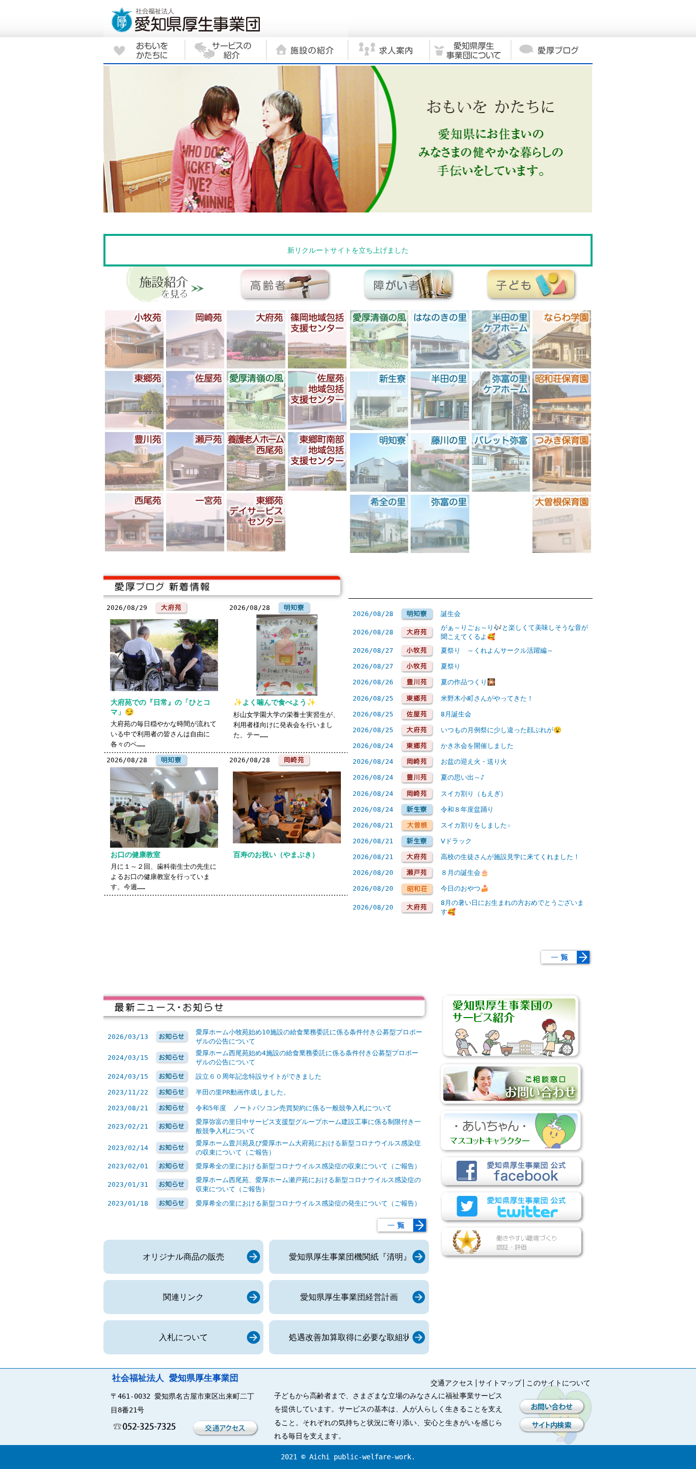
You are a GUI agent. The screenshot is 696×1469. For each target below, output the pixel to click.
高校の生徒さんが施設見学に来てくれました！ (510, 857)
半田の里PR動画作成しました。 (243, 1092)
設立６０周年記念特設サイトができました (259, 1076)
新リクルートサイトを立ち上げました (348, 250)
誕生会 (451, 614)
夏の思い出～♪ (463, 777)
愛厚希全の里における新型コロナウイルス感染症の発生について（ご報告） (308, 1203)
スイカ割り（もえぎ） (474, 793)
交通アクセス (452, 1382)
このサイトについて (558, 1382)
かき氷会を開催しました (477, 746)
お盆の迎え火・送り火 (474, 761)
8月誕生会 (456, 714)
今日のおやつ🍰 (465, 888)
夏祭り (451, 666)
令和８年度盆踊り (467, 809)
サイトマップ (499, 1382)
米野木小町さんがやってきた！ (487, 698)
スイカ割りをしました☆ (476, 825)
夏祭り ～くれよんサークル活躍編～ (497, 650)
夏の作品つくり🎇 (468, 682)
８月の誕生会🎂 (465, 872)
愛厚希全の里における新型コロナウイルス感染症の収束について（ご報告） (308, 1166)
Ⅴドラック (456, 841)
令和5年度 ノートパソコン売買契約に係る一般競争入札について (294, 1108)
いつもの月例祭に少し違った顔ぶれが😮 (501, 730)
